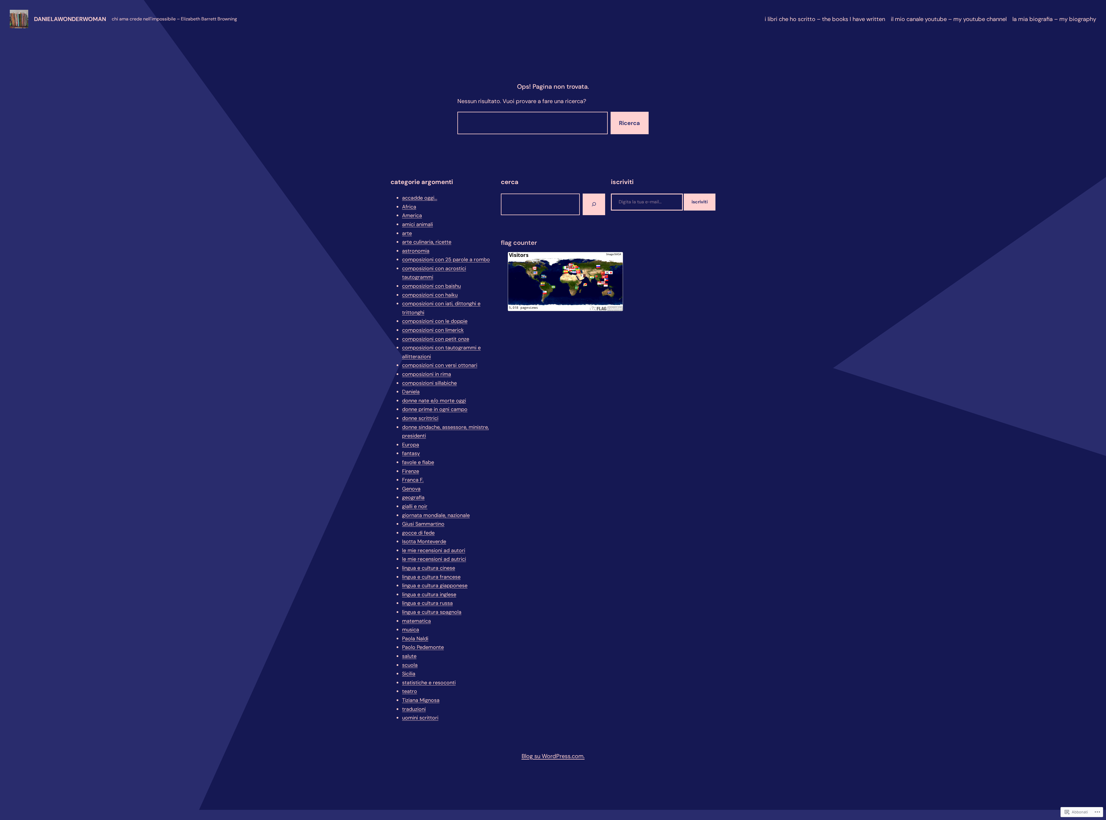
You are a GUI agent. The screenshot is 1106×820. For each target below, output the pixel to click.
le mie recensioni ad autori (433, 550)
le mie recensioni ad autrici (434, 559)
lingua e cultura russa (427, 603)
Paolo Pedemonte (423, 647)
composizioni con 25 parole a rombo (446, 259)
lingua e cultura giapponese (434, 585)
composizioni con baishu (431, 286)
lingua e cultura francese (431, 576)
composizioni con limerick (433, 330)
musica (410, 629)
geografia (413, 497)
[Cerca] (594, 204)
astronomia (415, 250)
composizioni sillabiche (429, 383)
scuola (410, 665)
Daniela (411, 391)
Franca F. (413, 479)
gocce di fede (418, 532)
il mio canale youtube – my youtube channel (949, 19)
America (412, 215)
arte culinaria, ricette (426, 241)
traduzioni (414, 709)
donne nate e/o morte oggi (434, 400)
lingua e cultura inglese (429, 594)
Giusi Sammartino (423, 523)
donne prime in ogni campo (434, 409)
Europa (410, 444)
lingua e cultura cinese (428, 568)
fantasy (411, 453)
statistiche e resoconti (429, 682)
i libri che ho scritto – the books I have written (825, 19)
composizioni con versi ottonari (439, 365)
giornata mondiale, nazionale (436, 515)
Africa (409, 206)
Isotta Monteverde (424, 541)
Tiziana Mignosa (421, 700)
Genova (411, 488)
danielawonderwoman (70, 19)
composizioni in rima (426, 374)
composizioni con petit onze (435, 339)
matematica (416, 621)
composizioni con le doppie (434, 321)
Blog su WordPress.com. (553, 756)
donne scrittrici (420, 418)
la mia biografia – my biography (1054, 19)
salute (409, 656)
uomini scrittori (420, 717)
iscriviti (700, 202)
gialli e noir (414, 506)
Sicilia (408, 673)
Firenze (410, 471)
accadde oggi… (419, 197)
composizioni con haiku (430, 294)
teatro (409, 691)
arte (407, 233)
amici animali (417, 224)
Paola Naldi (415, 638)
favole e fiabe (418, 462)
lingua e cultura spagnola (431, 612)
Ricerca (629, 123)
